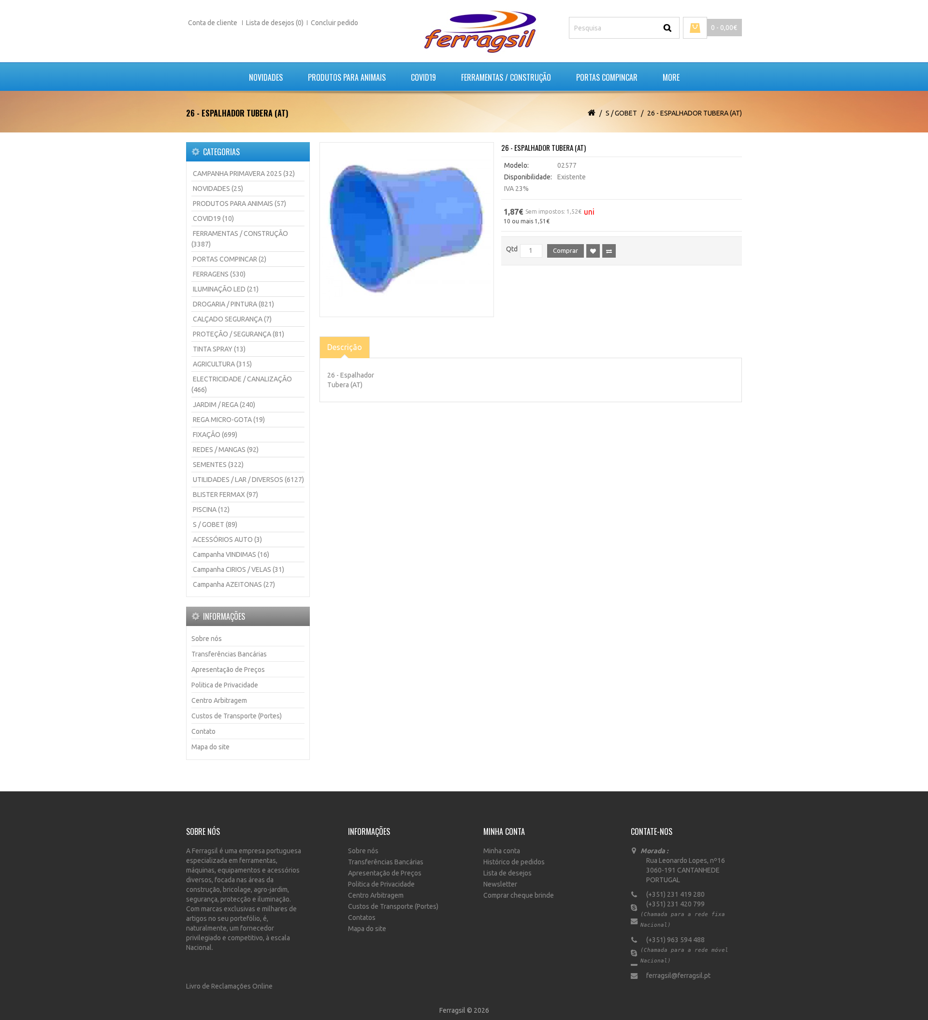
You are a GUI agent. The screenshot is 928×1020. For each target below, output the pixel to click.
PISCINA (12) (211, 509)
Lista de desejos (507, 873)
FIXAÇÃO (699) (215, 434)
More (671, 77)
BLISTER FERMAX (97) (225, 494)
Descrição (344, 347)
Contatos (362, 917)
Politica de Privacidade (224, 685)
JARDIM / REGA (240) (224, 404)
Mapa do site (210, 747)
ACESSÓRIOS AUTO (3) (227, 539)
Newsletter (500, 884)
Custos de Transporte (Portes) (236, 716)
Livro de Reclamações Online (229, 986)
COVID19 (423, 77)
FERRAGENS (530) (219, 274)
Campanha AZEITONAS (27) (234, 584)
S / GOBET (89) (215, 524)
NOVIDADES (266, 77)
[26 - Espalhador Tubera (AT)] (406, 229)
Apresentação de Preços (228, 669)
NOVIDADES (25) (218, 188)
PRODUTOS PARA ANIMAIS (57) (239, 203)
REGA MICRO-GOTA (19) (229, 419)
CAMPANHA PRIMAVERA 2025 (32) (244, 173)
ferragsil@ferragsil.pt (675, 975)
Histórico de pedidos (514, 862)
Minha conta (501, 851)
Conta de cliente (213, 23)
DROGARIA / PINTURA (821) (233, 304)
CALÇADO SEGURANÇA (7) (232, 319)
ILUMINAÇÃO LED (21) (226, 289)
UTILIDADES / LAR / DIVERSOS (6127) (248, 479)
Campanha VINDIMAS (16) (231, 554)
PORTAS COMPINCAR (607, 77)
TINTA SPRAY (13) (219, 349)
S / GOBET (621, 113)
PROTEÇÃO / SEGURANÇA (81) (238, 334)
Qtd (512, 249)
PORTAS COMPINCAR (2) (229, 259)
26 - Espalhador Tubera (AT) (694, 113)
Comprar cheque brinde (518, 895)
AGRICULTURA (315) (222, 364)
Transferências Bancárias (229, 654)
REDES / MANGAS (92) (226, 449)
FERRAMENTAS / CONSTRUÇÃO (506, 77)
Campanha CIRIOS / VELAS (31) (238, 569)
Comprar (565, 250)
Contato (203, 731)
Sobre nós (206, 638)
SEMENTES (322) (218, 464)
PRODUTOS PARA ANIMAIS (347, 77)
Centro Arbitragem (219, 700)
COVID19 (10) (213, 218)
